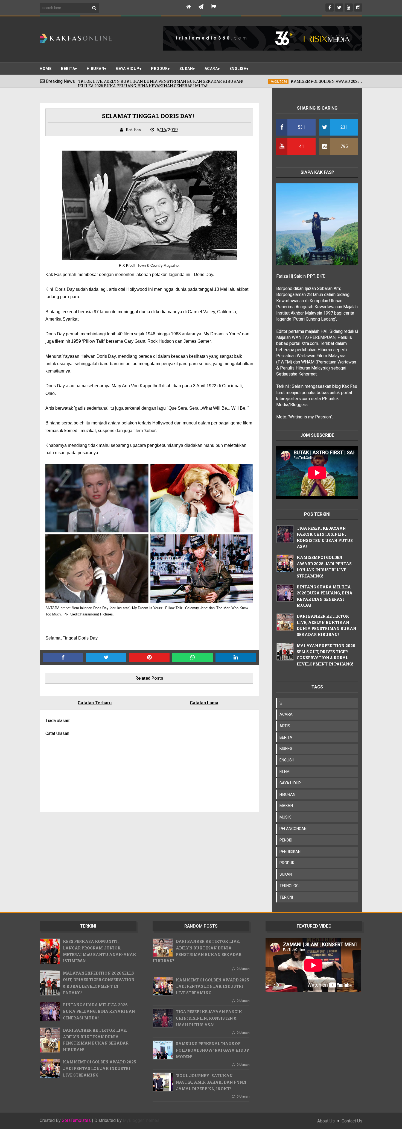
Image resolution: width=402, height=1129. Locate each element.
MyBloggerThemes (141, 1120)
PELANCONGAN (293, 828)
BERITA (68, 68)
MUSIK (285, 817)
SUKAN (186, 68)
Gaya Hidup (127, 68)
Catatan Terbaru (95, 702)
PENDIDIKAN (290, 851)
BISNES (285, 748)
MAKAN (286, 806)
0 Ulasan (243, 969)
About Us (326, 1121)
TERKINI (286, 897)
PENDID (285, 840)
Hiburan (95, 68)
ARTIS (284, 726)
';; (280, 703)
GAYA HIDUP (290, 783)
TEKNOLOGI (289, 886)
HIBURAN (287, 794)
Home (45, 68)
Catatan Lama (204, 702)
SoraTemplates (76, 1120)
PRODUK (159, 68)
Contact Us (352, 1121)
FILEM (284, 771)
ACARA (211, 68)
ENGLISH (238, 68)
